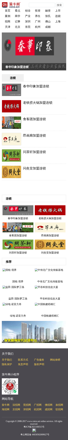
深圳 (27, 21)
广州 (37, 21)
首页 (7, 10)
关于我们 (7, 359)
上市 (58, 10)
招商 (7, 21)
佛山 (48, 21)
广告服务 (39, 359)
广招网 (38, 405)
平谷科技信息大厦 (50, 298)
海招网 (5, 409)
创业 (27, 10)
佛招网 (48, 405)
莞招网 (27, 405)
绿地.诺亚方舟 (18, 315)
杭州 (37, 26)
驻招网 (59, 409)
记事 (17, 21)
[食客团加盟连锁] (18, 227)
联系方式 (23, 359)
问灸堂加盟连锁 (34, 168)
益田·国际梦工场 (18, 298)
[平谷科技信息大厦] (46, 287)
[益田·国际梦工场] (13, 287)
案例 (7, 16)
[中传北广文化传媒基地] (49, 269)
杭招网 (38, 409)
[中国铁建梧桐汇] (45, 304)
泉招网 (59, 405)
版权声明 (39, 364)
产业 (27, 16)
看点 (17, 10)
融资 (48, 10)
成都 (48, 26)
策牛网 (5, 405)
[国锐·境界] (10, 269)
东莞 (27, 26)
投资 (37, 10)
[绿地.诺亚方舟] (12, 304)
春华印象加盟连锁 (17, 67)
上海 (58, 21)
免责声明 (23, 364)
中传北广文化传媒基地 (50, 281)
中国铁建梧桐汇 (50, 315)
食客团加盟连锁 (34, 119)
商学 (17, 16)
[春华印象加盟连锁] (18, 210)
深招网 (16, 405)
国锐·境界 (17, 281)
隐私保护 (7, 364)
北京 (17, 26)
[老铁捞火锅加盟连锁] (50, 210)
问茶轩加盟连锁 (34, 152)
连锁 (58, 16)
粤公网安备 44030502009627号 (34, 434)
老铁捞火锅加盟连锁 (37, 102)
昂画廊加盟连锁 (34, 135)
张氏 (48, 16)
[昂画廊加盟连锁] (50, 227)
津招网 (27, 409)
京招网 (16, 409)
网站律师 (55, 359)
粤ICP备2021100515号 (34, 427)
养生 (37, 16)
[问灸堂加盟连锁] (50, 244)
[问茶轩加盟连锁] (18, 244)
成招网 (48, 409)
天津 (7, 26)
